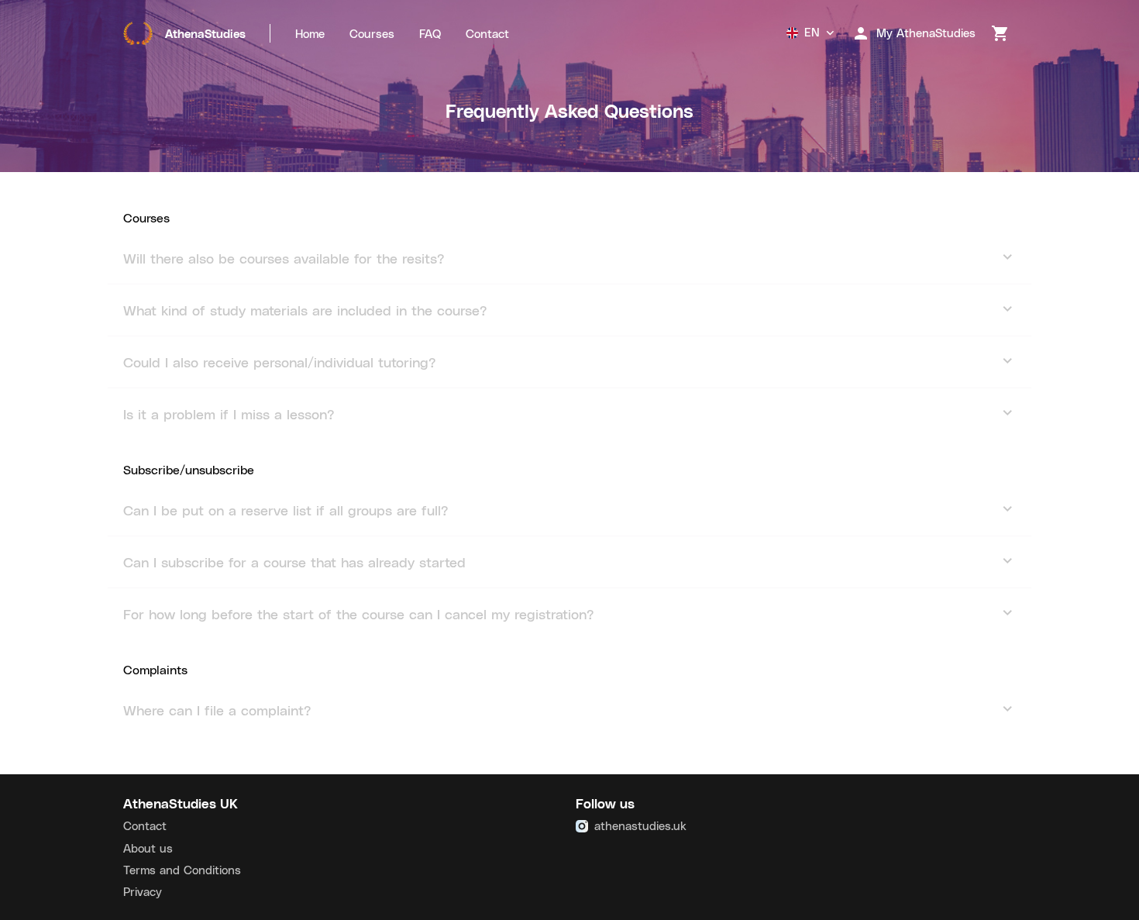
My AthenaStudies (926, 33)
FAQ (430, 33)
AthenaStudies (205, 33)
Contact (487, 33)
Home (310, 33)
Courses (371, 33)
